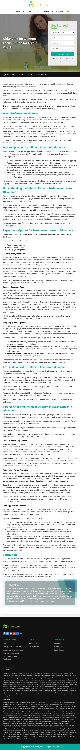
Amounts (59, 11)
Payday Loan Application (12, 647)
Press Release (59, 650)
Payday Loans (19, 11)
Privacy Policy (63, 60)
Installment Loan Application (13, 650)
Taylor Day (14, 585)
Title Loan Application (11, 653)
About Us (57, 643)
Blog (67, 11)
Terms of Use (56, 60)
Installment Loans (33, 11)
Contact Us (58, 647)
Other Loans (48, 11)
